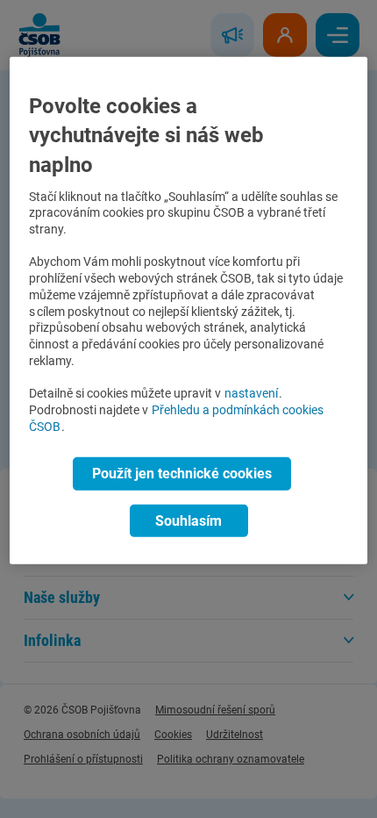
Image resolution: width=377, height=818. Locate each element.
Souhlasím (188, 520)
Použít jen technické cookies (182, 473)
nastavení (251, 393)
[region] (189, 310)
